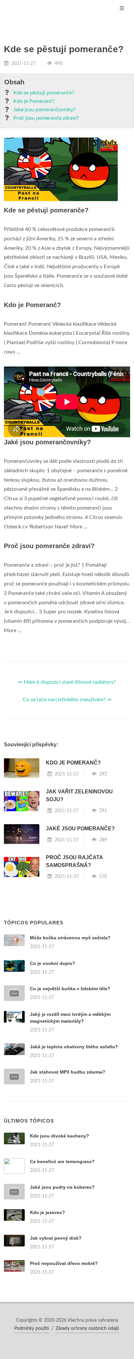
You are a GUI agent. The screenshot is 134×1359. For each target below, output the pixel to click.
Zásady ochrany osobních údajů (87, 1328)
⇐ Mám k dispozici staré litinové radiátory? (67, 682)
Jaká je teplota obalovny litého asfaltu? (74, 1046)
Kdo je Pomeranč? (34, 101)
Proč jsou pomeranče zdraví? (46, 118)
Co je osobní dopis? (52, 963)
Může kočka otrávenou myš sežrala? (70, 937)
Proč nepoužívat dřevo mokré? (64, 1263)
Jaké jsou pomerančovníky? (44, 109)
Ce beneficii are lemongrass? (62, 1161)
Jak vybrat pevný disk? (56, 1238)
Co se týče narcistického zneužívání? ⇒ (67, 699)
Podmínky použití (31, 1328)
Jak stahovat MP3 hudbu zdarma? (67, 1072)
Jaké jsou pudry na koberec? (62, 1187)
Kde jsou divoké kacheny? (59, 1135)
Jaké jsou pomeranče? (80, 828)
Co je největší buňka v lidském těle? (70, 988)
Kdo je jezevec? (47, 1212)
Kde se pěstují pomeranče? (43, 92)
